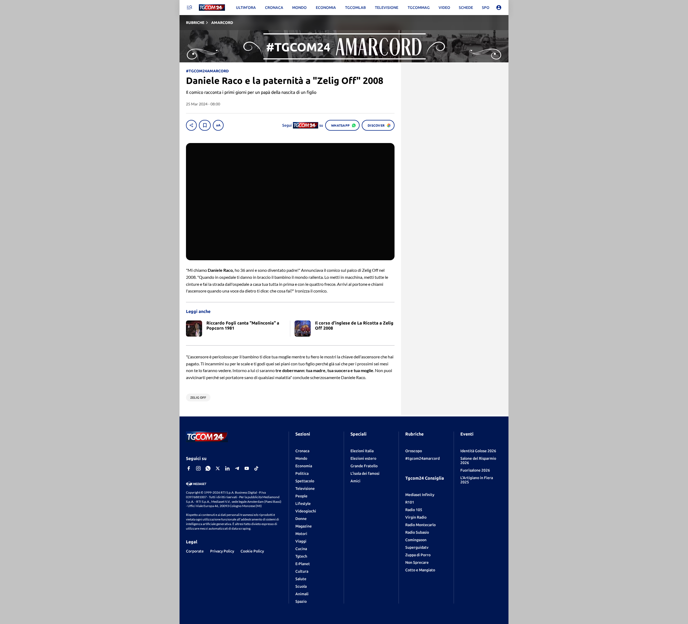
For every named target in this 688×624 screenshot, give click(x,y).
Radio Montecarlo (420, 525)
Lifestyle (303, 503)
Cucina (301, 549)
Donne (301, 518)
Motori (301, 534)
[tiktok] (256, 468)
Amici (355, 481)
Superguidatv (416, 547)
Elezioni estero (363, 458)
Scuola (301, 586)
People (301, 496)
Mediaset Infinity (419, 495)
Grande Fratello (364, 466)
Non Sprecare (417, 562)
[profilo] (498, 7)
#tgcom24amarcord (422, 458)
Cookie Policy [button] (252, 551)
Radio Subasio (417, 532)
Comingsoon (416, 540)
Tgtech (301, 556)
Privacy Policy (222, 551)
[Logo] (212, 7)
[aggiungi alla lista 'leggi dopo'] (205, 125)
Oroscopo (413, 451)
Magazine (303, 526)
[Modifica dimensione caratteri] (218, 125)
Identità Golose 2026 (478, 451)
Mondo (301, 458)
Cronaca (302, 451)
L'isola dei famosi (364, 473)
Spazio (301, 601)
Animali (302, 594)
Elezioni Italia (362, 451)
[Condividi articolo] (191, 125)
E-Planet (302, 564)
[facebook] (188, 468)
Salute (300, 579)
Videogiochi (305, 511)
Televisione (305, 488)
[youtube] (246, 468)
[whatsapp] (208, 468)
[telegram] (237, 468)
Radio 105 (413, 510)
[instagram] (198, 468)
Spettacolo (304, 481)
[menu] (189, 7)
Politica (302, 473)
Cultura (301, 571)
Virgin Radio (416, 517)
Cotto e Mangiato (420, 570)
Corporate (195, 551)
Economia (303, 466)
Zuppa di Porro (418, 555)
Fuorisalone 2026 (475, 470)
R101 (409, 502)
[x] (217, 468)
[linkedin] (227, 468)
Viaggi (300, 541)
